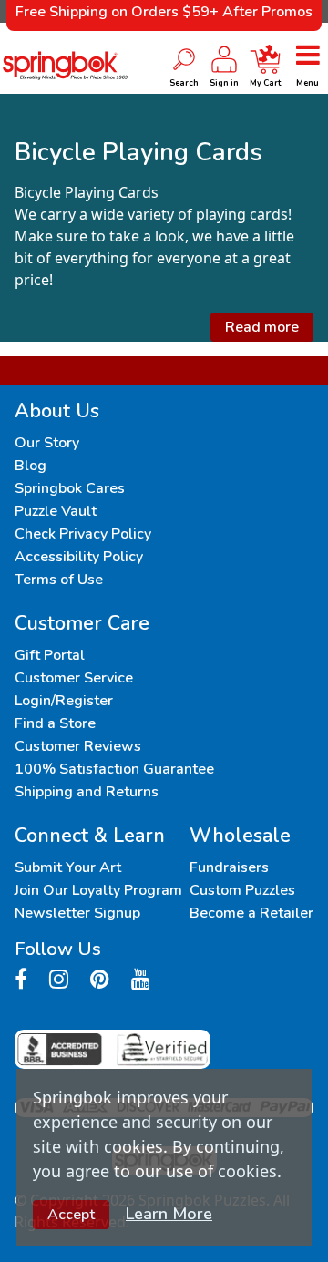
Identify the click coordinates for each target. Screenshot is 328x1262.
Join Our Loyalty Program (98, 890)
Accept (71, 1215)
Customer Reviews (78, 746)
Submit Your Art (68, 867)
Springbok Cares (70, 488)
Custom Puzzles (242, 890)
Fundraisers (229, 867)
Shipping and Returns (87, 792)
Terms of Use (59, 579)
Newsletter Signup (77, 913)
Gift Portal (50, 655)
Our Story (47, 443)
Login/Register (64, 701)
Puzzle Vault (56, 511)
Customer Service (74, 678)
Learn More (169, 1214)
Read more (262, 327)
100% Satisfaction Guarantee (114, 769)
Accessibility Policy (79, 557)
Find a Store (55, 723)
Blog (30, 466)
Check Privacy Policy (83, 534)
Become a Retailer (251, 913)
